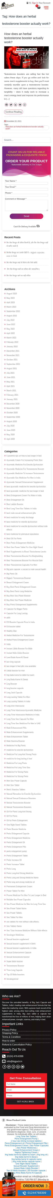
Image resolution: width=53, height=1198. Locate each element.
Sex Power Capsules (39, 1145)
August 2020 (12, 421)
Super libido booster (15, 961)
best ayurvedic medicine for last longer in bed (25, 491)
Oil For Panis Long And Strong (19, 812)
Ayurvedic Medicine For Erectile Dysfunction (25, 465)
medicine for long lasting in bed (19, 759)
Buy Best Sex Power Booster (19, 596)
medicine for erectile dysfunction (20, 750)
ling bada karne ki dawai (26, 1157)
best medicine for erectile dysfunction (22, 522)
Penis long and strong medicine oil (21, 882)
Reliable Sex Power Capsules (19, 900)
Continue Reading (14, 112)
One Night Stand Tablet (26, 1163)
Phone (8, 193)
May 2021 (11, 382)
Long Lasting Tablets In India (18, 701)
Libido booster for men (16, 671)
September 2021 (13, 364)
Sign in (35, 3)
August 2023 (12, 294)
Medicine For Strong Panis (17, 772)
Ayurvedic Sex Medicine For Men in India (23, 478)
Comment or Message (15, 199)
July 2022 (10, 320)
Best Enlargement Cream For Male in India (24, 495)
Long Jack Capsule (14, 693)
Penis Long (11, 869)
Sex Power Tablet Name (16, 908)
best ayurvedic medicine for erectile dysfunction (26, 487)
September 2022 (13, 311)
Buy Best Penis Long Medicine (19, 591)
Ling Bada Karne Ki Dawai (17, 679)
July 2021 (10, 373)
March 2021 (11, 390)
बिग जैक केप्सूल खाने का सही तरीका (19, 276)
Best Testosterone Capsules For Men (22, 565)
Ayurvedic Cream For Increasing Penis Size (24, 460)
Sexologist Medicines (15, 935)
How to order (8, 1041)
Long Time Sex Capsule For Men (20, 719)
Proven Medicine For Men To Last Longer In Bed (26, 895)
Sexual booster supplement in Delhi (21, 944)
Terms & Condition (11, 1037)
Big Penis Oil (12, 574)
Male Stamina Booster (16, 741)
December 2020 (13, 404)
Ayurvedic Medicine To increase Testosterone (25, 473)
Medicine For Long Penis (17, 763)
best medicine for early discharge (20, 517)
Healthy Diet (12, 631)
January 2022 (12, 346)
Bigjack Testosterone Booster (19, 578)
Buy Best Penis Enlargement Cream (21, 587)
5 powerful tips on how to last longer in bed (24, 456)
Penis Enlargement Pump (26, 1138)
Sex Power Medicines (26, 1148)
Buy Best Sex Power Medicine (19, 600)
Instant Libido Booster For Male (19, 649)
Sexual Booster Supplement (26, 1166)
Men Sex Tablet (13, 785)
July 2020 (10, 426)
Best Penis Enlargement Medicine (20, 543)
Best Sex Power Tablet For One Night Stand (25, 547)
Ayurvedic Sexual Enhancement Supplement (25, 482)
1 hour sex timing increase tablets (26, 1141)
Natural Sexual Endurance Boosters (21, 798)
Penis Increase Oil (14, 860)
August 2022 (12, 316)
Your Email (10, 187)
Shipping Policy (10, 1033)
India (8, 644)
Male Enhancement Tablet (17, 737)
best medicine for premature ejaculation (23, 534)
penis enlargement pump (17, 851)
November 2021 (13, 355)
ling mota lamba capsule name (26, 1161)
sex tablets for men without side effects (23, 922)
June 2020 (11, 430)
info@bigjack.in (14, 1061)
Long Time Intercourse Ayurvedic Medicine (24, 710)
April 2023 (11, 302)
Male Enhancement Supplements (20, 732)
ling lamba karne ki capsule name (27, 1159)
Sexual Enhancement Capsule (19, 952)
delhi (8, 618)
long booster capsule (15, 688)
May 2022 (11, 329)
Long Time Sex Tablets (26, 1136)
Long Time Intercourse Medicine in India (23, 715)
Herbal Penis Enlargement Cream (20, 640)
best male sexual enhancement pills (21, 513)
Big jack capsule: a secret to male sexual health (26, 569)
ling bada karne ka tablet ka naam (20, 675)
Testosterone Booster (15, 966)
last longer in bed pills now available (21, 666)
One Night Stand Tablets (17, 825)
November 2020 (13, 408)
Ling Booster (12, 684)
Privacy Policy (9, 1030)
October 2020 (12, 413)
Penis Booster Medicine (16, 829)
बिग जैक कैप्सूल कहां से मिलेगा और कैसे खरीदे (22, 262)
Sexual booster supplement (18, 939)
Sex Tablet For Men (15, 917)
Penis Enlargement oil (14, 1143)
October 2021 (12, 360)
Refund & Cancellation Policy (17, 1044)
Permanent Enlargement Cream (19, 886)
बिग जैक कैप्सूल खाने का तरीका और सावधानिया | (23, 269)
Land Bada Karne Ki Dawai (17, 657)
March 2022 (11, 338)
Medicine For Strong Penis (17, 776)
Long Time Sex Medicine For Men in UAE (24, 723)
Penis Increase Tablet (15, 864)
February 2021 (12, 395)
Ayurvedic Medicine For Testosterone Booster (25, 469)
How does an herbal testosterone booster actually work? (23, 38)
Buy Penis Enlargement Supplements (22, 604)
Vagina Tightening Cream (26, 1152)
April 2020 (11, 439)
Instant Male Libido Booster (18, 653)
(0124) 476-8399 (14, 1056)
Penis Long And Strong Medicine (20, 873)
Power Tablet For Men (15, 891)
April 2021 (11, 386)
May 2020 (11, 435)
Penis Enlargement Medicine (18, 838)
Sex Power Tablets (14, 913)
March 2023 (11, 307)
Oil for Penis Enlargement (17, 820)
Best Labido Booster (15, 504)
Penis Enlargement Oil (16, 842)
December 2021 (13, 351)
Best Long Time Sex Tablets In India (21, 509)
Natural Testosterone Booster (18, 803)
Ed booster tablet (13, 627)
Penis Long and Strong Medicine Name (22, 878)
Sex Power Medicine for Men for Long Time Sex (26, 904)
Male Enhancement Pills (16, 728)
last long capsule (13, 662)
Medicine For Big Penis (16, 745)
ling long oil (42, 1154)
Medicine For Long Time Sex (18, 767)
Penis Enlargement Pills (16, 847)
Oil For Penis (12, 816)
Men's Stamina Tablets (16, 789)
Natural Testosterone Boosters (19, 807)
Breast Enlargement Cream (18, 582)
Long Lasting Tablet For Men (18, 697)
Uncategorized (12, 979)
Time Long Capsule (14, 970)
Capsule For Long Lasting (17, 613)
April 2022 (11, 333)
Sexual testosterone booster (18, 957)
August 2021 (12, 368)
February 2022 (12, 342)
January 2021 (12, 399)
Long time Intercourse (15, 706)
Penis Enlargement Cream (16, 1145)
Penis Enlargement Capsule (18, 834)
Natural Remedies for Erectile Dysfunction (24, 794)
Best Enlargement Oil (15, 500)
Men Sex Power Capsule (17, 781)
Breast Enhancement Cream (26, 1150)
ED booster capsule (36, 1170)
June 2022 (11, 324)
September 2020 (13, 417)
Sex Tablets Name (14, 926)
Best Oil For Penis (14, 538)
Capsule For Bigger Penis (17, 609)
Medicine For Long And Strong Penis (21, 754)
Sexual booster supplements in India (21, 948)
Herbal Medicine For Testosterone (20, 635)
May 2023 (11, 298)
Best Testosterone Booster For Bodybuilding (25, 556)
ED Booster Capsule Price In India (21, 622)
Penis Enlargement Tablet (17, 856)
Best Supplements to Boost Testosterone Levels (26, 552)
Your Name (10, 181)
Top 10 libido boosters (15, 974)
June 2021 (11, 377)
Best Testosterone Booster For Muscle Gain (25, 560)
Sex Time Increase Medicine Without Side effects (27, 930)
